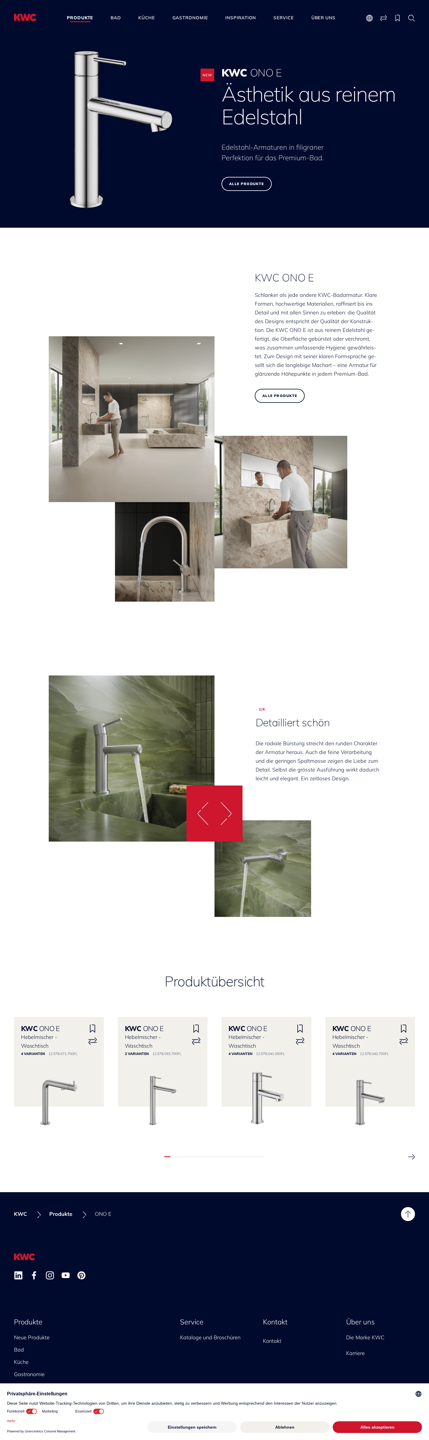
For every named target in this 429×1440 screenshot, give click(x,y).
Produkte (80, 17)
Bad (116, 17)
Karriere (355, 1353)
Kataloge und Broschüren (210, 1337)
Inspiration (240, 17)
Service (283, 17)
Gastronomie (190, 17)
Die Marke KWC (365, 1337)
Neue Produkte (32, 1337)
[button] (200, 814)
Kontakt (275, 1321)
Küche (146, 17)
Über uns (323, 17)
